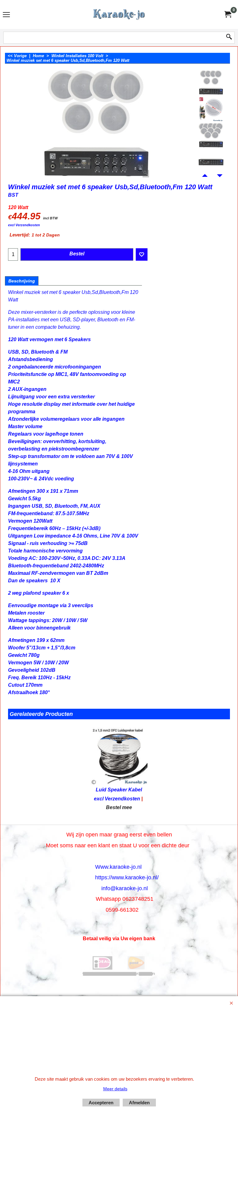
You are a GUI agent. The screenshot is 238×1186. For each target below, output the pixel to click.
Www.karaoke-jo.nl (118, 867)
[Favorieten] (142, 254)
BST (13, 195)
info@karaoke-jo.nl (124, 888)
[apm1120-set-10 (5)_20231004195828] (211, 135)
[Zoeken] (229, 37)
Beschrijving (21, 280)
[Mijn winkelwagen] (227, 14)
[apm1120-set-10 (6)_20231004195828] (211, 109)
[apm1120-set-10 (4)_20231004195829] (211, 161)
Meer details (115, 1088)
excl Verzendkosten (24, 225)
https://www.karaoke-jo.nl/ (127, 877)
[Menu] (6, 15)
